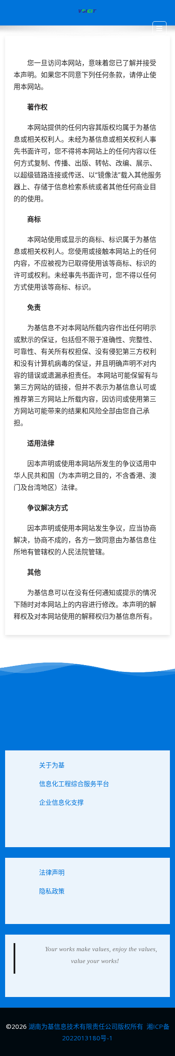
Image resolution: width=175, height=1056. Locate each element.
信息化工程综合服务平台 (74, 783)
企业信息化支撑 (61, 802)
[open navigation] (159, 28)
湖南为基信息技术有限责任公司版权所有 (85, 1026)
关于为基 (52, 765)
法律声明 (52, 872)
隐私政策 (52, 891)
